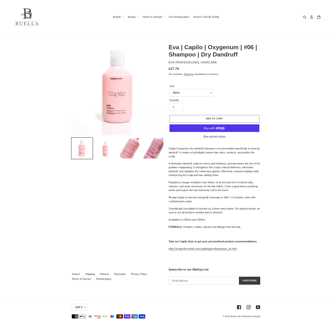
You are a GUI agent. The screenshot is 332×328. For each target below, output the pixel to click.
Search (76, 274)
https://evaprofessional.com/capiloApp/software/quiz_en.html (203, 248)
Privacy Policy (139, 274)
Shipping (188, 74)
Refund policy (104, 278)
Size (171, 86)
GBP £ (79, 307)
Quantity (174, 100)
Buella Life (236, 316)
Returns (104, 274)
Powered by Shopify (250, 316)
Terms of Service (81, 278)
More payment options (214, 136)
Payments (120, 274)
